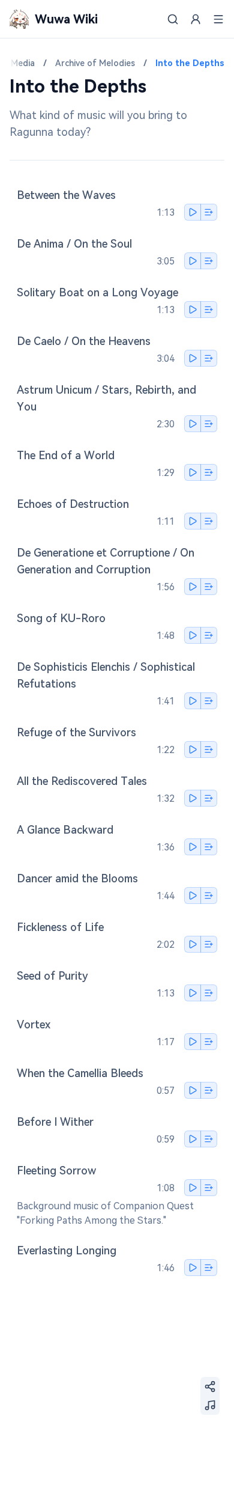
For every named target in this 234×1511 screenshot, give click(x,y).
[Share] (210, 1386)
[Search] (172, 19)
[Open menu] (218, 19)
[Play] (192, 212)
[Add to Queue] (208, 212)
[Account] (195, 19)
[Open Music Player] (210, 1405)
